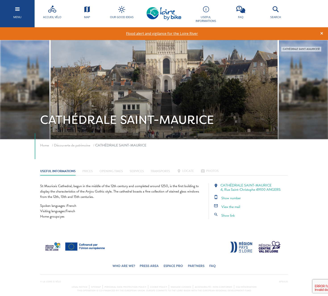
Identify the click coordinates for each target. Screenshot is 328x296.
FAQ (212, 266)
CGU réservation (246, 287)
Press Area (149, 266)
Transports (160, 171)
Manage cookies (181, 287)
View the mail (227, 206)
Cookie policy (158, 287)
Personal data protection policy (125, 287)
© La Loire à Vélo (50, 281)
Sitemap (96, 287)
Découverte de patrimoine (72, 145)
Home (44, 145)
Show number (227, 198)
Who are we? (123, 266)
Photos (210, 171)
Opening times (111, 171)
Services (137, 171)
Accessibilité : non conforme (213, 287)
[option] (162, 34)
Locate (185, 171)
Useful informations (58, 171)
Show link (224, 215)
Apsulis (283, 281)
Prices (87, 171)
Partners (196, 266)
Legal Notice (79, 287)
